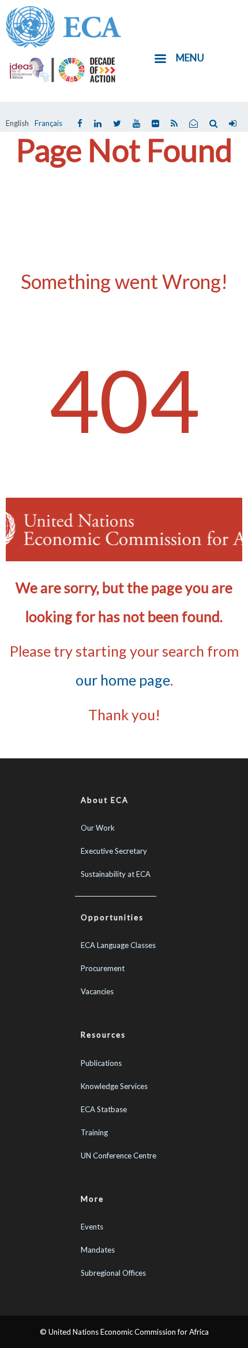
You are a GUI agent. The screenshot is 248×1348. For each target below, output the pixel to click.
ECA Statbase (104, 1109)
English (17, 123)
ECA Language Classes (118, 945)
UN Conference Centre (118, 1155)
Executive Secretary (114, 851)
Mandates (98, 1249)
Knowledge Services (114, 1086)
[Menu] (159, 60)
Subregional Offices (113, 1272)
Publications (101, 1063)
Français (48, 123)
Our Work (98, 827)
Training (94, 1132)
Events (92, 1226)
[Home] (63, 25)
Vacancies (97, 991)
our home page (123, 679)
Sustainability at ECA (116, 874)
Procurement (103, 968)
